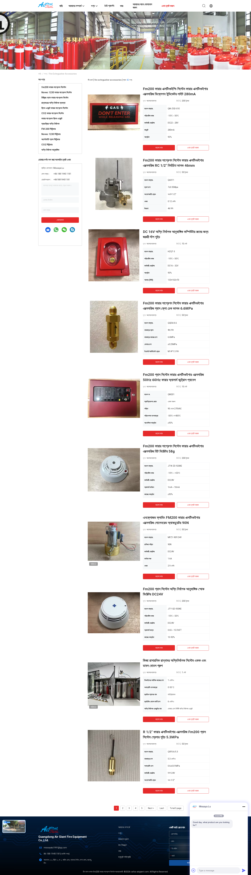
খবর (119, 851)
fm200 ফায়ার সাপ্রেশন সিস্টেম (53, 87)
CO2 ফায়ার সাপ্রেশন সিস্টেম (52, 113)
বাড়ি (39, 74)
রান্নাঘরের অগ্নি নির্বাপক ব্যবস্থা (53, 102)
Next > (151, 808)
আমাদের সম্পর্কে (124, 827)
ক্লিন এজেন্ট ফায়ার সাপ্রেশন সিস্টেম (54, 108)
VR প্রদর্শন (109, 5)
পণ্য (45, 74)
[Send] (243, 870)
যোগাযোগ (60, 220)
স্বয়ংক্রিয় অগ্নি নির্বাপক (50, 123)
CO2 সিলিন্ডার (46, 144)
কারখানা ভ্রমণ (123, 839)
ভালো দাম (159, 147)
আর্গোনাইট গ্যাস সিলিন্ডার (50, 139)
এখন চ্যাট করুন (193, 147)
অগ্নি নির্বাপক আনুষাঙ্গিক (50, 149)
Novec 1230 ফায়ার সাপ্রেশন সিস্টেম (56, 92)
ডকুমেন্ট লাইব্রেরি (124, 857)
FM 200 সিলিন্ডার (48, 129)
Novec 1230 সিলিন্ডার (50, 134)
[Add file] (193, 870)
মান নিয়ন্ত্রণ (122, 845)
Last (162, 808)
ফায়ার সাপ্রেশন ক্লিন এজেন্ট (51, 118)
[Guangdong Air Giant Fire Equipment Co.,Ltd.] (47, 5)
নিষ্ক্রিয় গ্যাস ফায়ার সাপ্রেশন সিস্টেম (54, 97)
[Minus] (243, 806)
